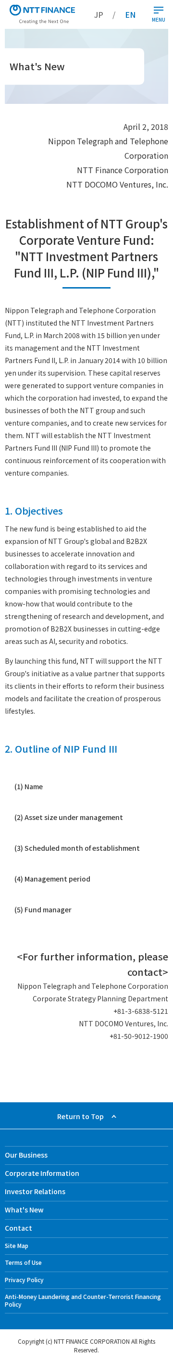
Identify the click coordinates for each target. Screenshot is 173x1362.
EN (130, 14)
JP (98, 14)
